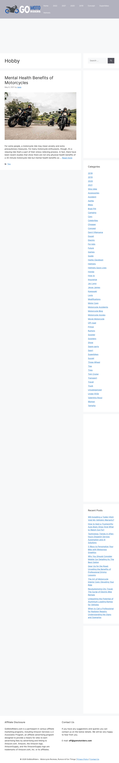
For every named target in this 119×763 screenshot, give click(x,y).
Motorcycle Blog (95, 311)
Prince (91, 327)
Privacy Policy (83, 759)
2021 (64, 6)
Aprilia (91, 201)
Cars (90, 216)
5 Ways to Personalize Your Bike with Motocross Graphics (100, 549)
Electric (91, 240)
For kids (91, 244)
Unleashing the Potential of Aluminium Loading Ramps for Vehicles (100, 602)
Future (91, 248)
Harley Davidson (95, 260)
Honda (91, 272)
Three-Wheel (94, 362)
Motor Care (93, 303)
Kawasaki (92, 291)
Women (91, 401)
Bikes (90, 205)
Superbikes (104, 6)
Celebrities (93, 220)
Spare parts (93, 346)
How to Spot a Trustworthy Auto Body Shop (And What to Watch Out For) (101, 527)
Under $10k (93, 394)
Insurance (92, 279)
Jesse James (94, 287)
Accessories (93, 193)
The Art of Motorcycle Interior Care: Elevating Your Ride (101, 582)
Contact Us (94, 759)
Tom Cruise (93, 374)
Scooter (91, 335)
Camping (92, 212)
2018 (90, 173)
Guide (91, 256)
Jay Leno (92, 283)
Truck (90, 386)
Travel (91, 382)
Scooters (92, 338)
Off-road (92, 323)
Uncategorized (95, 390)
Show (90, 342)
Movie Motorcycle (96, 319)
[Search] (111, 60)
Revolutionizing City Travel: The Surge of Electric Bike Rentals (100, 592)
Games (91, 252)
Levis (90, 295)
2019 (81, 6)
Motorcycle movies (96, 315)
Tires (90, 370)
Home (45, 6)
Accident (92, 197)
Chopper (92, 224)
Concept (91, 6)
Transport (92, 378)
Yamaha (92, 405)
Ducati (91, 236)
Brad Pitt (92, 209)
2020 (72, 6)
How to (91, 275)
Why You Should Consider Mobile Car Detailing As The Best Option (101, 559)
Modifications (94, 299)
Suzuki (91, 358)
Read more (67, 158)
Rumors (91, 331)
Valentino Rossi (95, 398)
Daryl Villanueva (95, 232)
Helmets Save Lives (97, 268)
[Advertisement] (59, 35)
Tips (9, 164)
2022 (55, 6)
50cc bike (92, 189)
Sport (90, 350)
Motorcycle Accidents (98, 307)
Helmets (46, 13)
